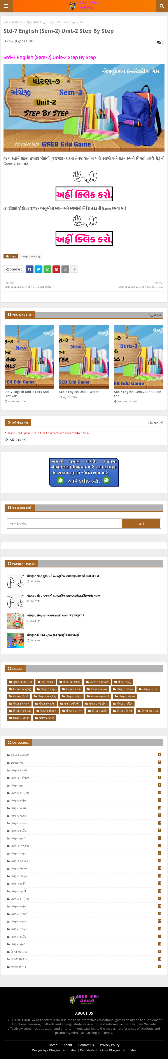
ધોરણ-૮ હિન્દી (124, 711)
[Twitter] (38, 269)
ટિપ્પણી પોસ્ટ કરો (15, 439)
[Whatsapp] (47, 269)
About (67, 1045)
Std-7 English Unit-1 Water (79, 392)
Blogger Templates (63, 1050)
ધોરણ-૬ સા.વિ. (150, 689)
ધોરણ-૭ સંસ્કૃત (21, 703)
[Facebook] (29, 269)
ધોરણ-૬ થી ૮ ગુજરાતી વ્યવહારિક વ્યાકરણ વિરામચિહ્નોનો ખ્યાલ (63, 596)
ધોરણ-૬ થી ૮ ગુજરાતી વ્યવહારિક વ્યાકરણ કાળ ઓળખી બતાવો (63, 576)
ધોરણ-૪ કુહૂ (124, 682)
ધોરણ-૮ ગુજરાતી (22, 711)
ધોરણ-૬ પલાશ (73, 689)
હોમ (6, 22)
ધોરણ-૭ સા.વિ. (46, 703)
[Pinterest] (56, 269)
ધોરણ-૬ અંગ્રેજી (22, 689)
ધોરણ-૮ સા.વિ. (99, 711)
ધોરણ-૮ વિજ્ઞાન (48, 711)
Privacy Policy (109, 1045)
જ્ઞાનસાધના (48, 682)
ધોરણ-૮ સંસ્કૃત (74, 711)
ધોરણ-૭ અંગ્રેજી (20, 22)
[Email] (65, 269)
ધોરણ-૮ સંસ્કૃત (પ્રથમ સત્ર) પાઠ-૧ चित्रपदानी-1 (55, 615)
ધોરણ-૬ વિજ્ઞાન (99, 689)
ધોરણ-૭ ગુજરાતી (100, 696)
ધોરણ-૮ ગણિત (124, 703)
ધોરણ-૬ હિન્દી (20, 696)
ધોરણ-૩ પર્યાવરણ (99, 682)
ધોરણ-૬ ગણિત (48, 689)
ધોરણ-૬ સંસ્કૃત (125, 689)
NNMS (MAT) (21, 718)
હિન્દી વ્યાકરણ (150, 711)
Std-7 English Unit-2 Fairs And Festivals (27, 394)
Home (53, 1045)
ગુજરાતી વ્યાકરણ (22, 682)
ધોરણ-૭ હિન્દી (71, 703)
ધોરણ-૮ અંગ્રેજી (98, 703)
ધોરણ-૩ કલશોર (71, 682)
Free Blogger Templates (119, 1050)
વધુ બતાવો (155, 315)
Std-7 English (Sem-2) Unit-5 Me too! (137, 394)
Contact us (86, 1045)
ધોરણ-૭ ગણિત (73, 696)
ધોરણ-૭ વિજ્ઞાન (127, 696)
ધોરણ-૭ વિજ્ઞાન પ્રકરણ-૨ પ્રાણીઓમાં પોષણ (53, 635)
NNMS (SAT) (46, 718)
